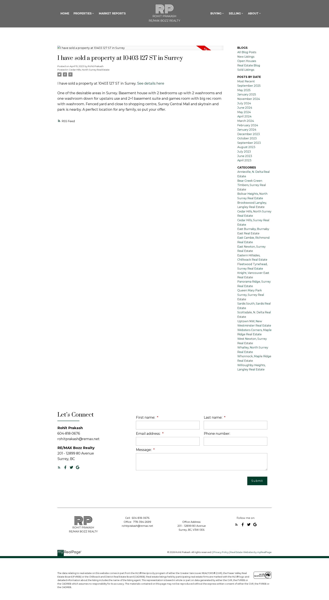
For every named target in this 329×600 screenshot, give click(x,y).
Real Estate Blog (248, 65)
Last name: (213, 417)
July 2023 (244, 151)
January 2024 (246, 129)
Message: (144, 450)
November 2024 (248, 99)
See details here (150, 83)
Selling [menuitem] (235, 13)
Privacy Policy (221, 552)
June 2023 (244, 156)
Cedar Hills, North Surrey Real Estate (89, 69)
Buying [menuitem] (216, 13)
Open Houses (246, 61)
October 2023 (247, 138)
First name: (146, 417)
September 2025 (249, 85)
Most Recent (246, 81)
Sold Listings (245, 69)
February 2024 (247, 125)
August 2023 (246, 147)
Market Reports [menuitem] (112, 13)
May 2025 (244, 90)
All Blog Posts (246, 52)
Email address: (148, 434)
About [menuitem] (253, 13)
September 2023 (249, 142)
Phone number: (217, 434)
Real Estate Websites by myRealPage (251, 552)
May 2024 (244, 112)
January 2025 (246, 94)
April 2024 (244, 116)
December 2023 (248, 134)
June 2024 (244, 107)
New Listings (245, 56)
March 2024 (245, 121)
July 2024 (244, 103)
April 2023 (244, 160)
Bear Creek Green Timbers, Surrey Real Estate (251, 185)
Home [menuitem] (64, 13)
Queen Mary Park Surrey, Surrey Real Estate (250, 295)
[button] (59, 467)
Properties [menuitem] (83, 13)
